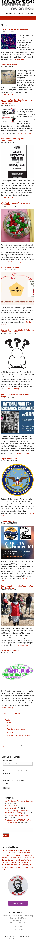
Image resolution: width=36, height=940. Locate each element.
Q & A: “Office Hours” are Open (14, 29)
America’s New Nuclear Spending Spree (15, 395)
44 (16, 713)
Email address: (8, 760)
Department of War (9, 458)
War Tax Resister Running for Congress (19, 801)
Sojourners (24, 865)
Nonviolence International (11, 865)
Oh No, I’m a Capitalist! (11, 650)
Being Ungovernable (9, 64)
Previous (4, 713)
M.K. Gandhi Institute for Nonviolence (15, 862)
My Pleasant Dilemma (10, 267)
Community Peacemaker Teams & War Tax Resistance (17, 587)
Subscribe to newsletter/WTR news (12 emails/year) (15, 772)
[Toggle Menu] (33, 18)
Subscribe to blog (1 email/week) (13, 780)
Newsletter (11, 732)
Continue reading (20, 59)
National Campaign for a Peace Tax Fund (16, 860)
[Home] (18, 2)
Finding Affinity (7, 521)
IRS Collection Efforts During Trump (17, 815)
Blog (9, 722)
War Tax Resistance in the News (18, 735)
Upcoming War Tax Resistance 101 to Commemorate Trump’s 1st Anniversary (17, 102)
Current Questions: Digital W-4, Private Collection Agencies (17, 331)
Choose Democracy (23, 853)
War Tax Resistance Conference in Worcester (15, 204)
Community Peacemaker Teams (13, 850)
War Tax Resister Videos (16, 729)
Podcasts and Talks (14, 726)
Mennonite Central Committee (23, 857)
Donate (19, 745)
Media (7, 720)
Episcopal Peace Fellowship (12, 855)
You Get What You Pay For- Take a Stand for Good (15, 139)
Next (18, 713)
